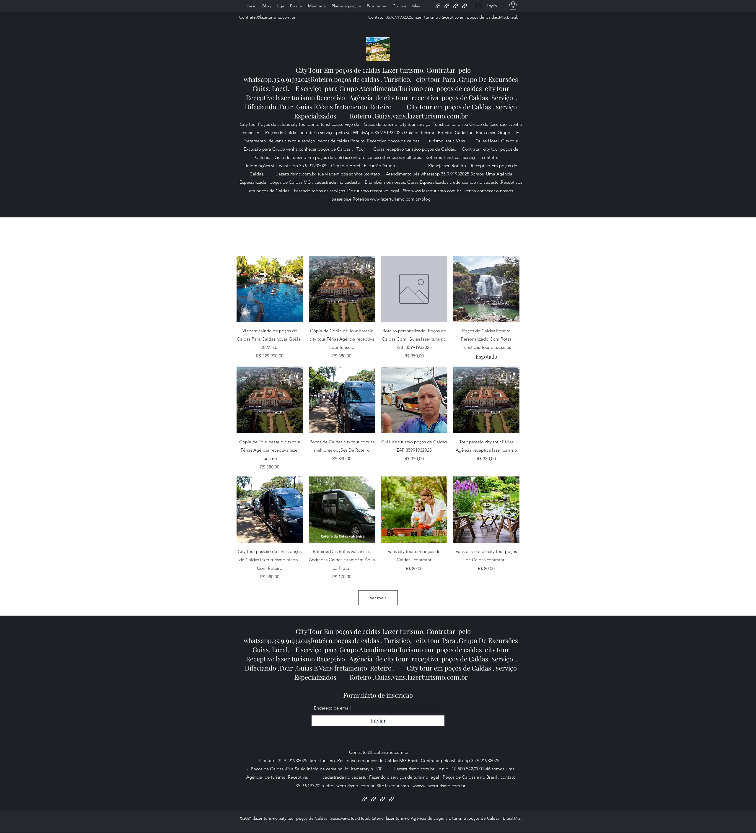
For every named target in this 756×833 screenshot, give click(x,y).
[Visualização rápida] (270, 289)
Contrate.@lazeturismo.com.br (267, 17)
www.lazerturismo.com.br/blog (400, 199)
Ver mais (378, 598)
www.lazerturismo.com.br (436, 190)
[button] (513, 5)
